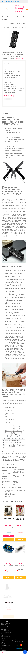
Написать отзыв (20, 23)
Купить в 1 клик (8, 539)
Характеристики (18, 27)
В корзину (9, 535)
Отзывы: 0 (12, 23)
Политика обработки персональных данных (7, 642)
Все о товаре (7, 27)
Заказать (20, 539)
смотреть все (19, 58)
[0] (25, 9)
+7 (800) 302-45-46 (5, 630)
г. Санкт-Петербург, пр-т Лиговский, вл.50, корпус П (20, 10)
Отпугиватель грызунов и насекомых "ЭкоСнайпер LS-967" (8, 520)
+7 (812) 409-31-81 (5, 626)
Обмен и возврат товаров (6, 646)
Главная (4, 16)
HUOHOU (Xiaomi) (16, 63)
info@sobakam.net (5, 636)
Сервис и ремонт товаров (5, 649)
